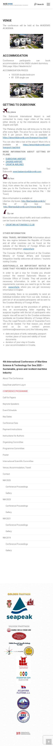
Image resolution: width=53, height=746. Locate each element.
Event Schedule (10, 410)
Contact (6, 474)
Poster (6, 455)
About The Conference (13, 378)
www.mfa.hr (28, 249)
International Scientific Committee (18, 461)
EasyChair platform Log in (14, 385)
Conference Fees (10, 423)
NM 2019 (7, 538)
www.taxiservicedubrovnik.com (27, 171)
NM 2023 (7, 499)
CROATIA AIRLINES (15, 164)
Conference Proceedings (17, 487)
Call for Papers (9, 397)
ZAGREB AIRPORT (14, 161)
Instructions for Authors (13, 436)
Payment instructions (12, 429)
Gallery (9, 493)
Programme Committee (13, 448)
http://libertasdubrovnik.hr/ (33, 201)
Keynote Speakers (11, 404)
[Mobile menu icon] (48, 4)
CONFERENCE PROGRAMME (15, 391)
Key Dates (7, 417)
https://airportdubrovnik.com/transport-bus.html (25, 137)
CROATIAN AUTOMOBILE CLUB (20, 224)
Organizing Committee (13, 442)
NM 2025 (7, 480)
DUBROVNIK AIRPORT (16, 159)
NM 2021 (7, 518)
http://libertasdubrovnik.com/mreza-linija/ (22, 207)
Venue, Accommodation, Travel (17, 467)
